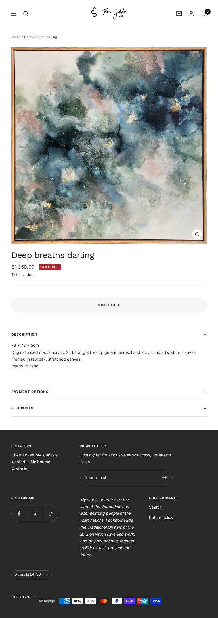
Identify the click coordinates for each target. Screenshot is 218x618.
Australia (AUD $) (29, 574)
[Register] (164, 477)
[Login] (191, 13)
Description (24, 334)
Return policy (161, 517)
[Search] (25, 13)
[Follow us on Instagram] (35, 514)
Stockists (22, 408)
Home (16, 37)
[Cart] (204, 13)
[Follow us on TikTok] (50, 514)
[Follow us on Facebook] (19, 514)
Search (155, 507)
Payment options (30, 392)
